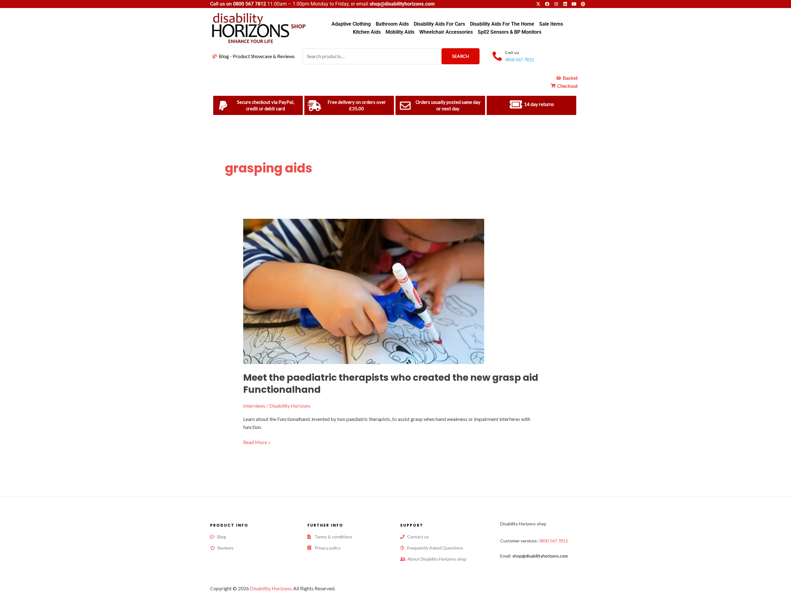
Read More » (256, 441)
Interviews (254, 406)
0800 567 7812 (249, 4)
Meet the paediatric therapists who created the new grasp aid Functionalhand (390, 383)
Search (460, 56)
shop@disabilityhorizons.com (540, 555)
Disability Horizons (270, 588)
